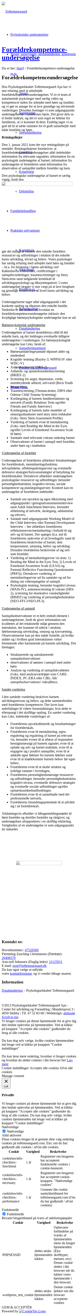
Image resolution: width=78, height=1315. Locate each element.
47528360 (32, 950)
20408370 (9, 958)
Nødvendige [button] (10, 1127)
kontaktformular (21, 973)
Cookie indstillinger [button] (15, 1068)
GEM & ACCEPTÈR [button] (17, 1307)
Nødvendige (15, 1131)
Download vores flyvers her (39, 932)
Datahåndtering (12, 990)
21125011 (55, 962)
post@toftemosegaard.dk (30, 966)
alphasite (69, 1013)
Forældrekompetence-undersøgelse (34, 53)
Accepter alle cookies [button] (44, 1068)
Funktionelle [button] (10, 1210)
